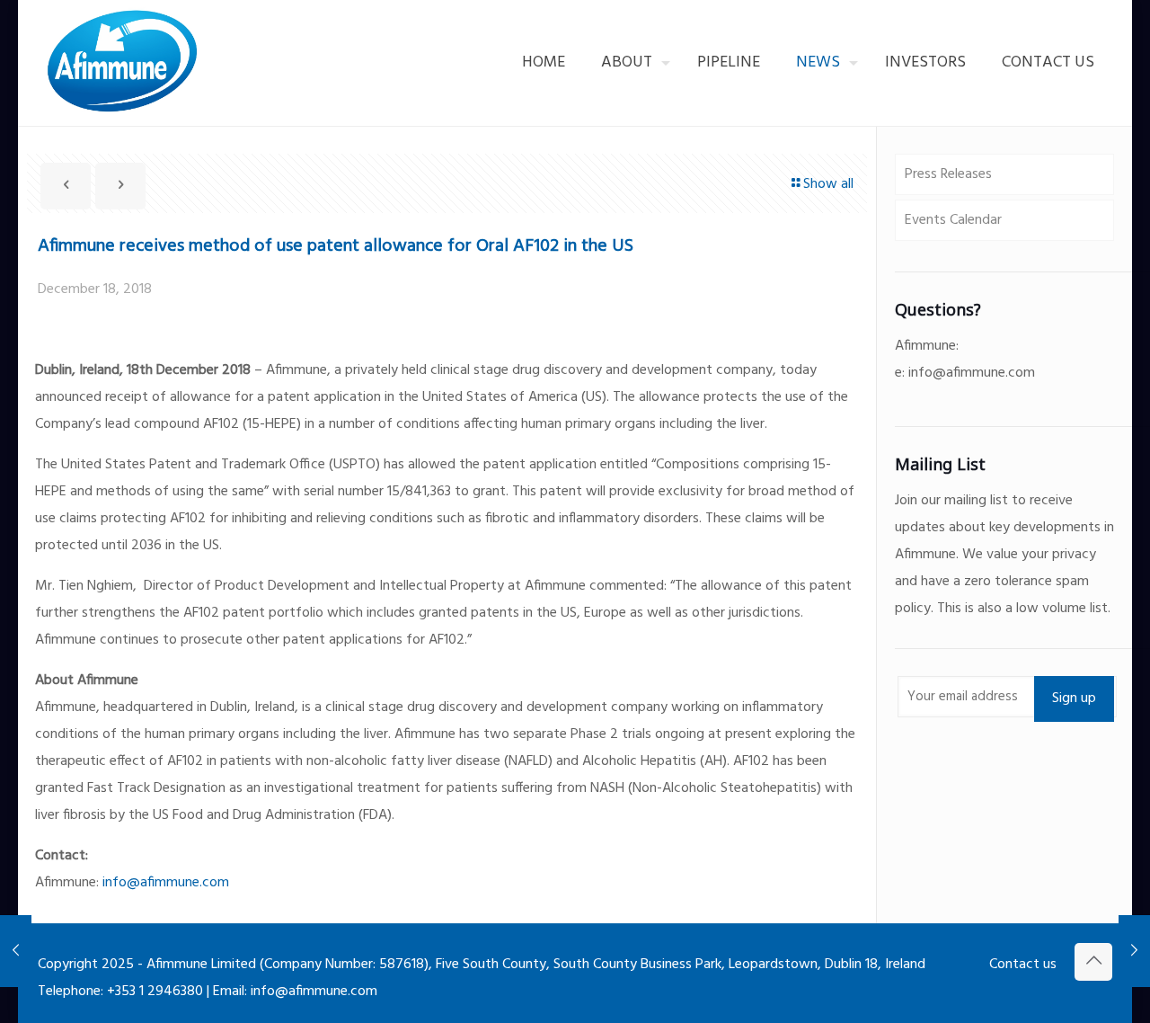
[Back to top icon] (1093, 962)
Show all (828, 184)
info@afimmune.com (165, 882)
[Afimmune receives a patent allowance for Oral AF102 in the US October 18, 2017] (15, 951)
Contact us (1023, 964)
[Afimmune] (127, 63)
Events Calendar (953, 220)
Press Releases (948, 174)
